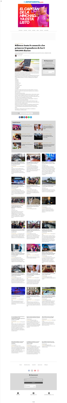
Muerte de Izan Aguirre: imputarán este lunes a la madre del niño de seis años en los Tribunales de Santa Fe (18, 163)
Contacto (20, 364)
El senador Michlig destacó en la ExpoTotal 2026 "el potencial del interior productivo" (33, 186)
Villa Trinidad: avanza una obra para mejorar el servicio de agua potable (48, 317)
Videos (38, 30)
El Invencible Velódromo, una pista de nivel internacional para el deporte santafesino (17, 342)
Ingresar (46, 364)
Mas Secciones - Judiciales (15, 166)
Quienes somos (40, 364)
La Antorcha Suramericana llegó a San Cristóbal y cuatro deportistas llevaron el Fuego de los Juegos (33, 230)
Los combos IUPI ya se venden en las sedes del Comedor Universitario (33, 163)
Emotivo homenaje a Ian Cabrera (27, 126)
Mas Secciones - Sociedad (19, 43)
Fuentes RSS (34, 364)
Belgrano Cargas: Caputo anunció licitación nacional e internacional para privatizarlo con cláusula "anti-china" (48, 253)
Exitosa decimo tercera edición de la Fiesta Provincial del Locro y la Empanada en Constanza (48, 145)
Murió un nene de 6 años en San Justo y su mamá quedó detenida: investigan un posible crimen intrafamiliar (18, 274)
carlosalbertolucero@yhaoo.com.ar (49, 394)
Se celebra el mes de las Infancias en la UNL (27, 145)
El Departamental (49, 60)
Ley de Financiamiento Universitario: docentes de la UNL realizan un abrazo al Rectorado (33, 296)
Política (29, 30)
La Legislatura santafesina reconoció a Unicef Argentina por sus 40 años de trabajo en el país (33, 342)
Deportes (33, 30)
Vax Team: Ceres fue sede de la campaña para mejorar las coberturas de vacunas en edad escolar (18, 230)
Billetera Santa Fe (24, 113)
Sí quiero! (48, 68)
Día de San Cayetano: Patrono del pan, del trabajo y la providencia (27, 136)
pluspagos (30, 113)
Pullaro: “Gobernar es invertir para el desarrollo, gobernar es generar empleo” (48, 163)
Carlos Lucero (19, 55)
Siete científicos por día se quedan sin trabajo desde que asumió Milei (48, 136)
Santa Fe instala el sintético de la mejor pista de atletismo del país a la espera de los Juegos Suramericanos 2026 (48, 296)
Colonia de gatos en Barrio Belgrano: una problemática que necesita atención (33, 206)
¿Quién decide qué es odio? (46, 205)
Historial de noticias (27, 364)
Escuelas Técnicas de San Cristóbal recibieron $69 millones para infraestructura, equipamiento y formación (17, 207)
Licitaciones (46, 30)
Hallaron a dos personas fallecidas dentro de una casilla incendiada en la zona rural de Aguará (17, 186)
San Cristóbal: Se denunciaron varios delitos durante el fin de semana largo (48, 342)
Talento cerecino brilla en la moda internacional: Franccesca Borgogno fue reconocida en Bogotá (48, 127)
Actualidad (20, 30)
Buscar (42, 30)
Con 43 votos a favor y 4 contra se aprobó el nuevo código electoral (48, 274)
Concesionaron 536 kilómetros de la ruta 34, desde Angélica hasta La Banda (48, 186)
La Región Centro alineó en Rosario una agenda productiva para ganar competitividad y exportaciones (48, 230)
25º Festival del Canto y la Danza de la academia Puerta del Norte (17, 296)
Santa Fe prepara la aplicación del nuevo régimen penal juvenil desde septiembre (33, 317)
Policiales (25, 30)
